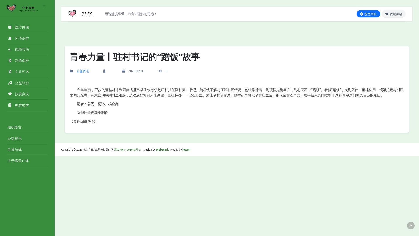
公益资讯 (15, 138)
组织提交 (15, 127)
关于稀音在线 (18, 160)
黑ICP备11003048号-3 (127, 149)
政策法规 (15, 149)
